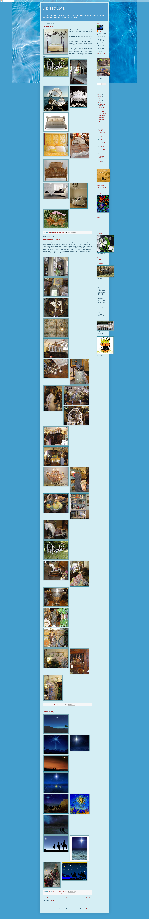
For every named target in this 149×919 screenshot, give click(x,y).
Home (67, 897)
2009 (99, 102)
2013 (99, 94)
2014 (99, 92)
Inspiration (101, 119)
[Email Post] (66, 232)
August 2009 (103, 136)
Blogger (88, 908)
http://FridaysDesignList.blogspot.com (102, 189)
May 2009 (102, 146)
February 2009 (101, 157)
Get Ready (102, 115)
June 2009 (102, 142)
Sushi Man (102, 117)
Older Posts (89, 897)
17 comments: (60, 232)
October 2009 (101, 130)
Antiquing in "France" (51, 239)
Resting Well (48, 26)
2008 (99, 164)
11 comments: (60, 704)
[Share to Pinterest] (75, 232)
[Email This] (69, 232)
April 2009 (102, 149)
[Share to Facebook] (73, 232)
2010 (99, 100)
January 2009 (101, 160)
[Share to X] (72, 232)
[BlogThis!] (70, 232)
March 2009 (103, 153)
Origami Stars (101, 122)
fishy (99, 31)
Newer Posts (46, 897)
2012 (99, 96)
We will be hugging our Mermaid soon (55, 893)
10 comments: (60, 891)
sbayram (77, 908)
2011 (99, 98)
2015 (99, 90)
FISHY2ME (54, 8)
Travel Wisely (48, 712)
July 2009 (102, 139)
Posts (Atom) (53, 900)
